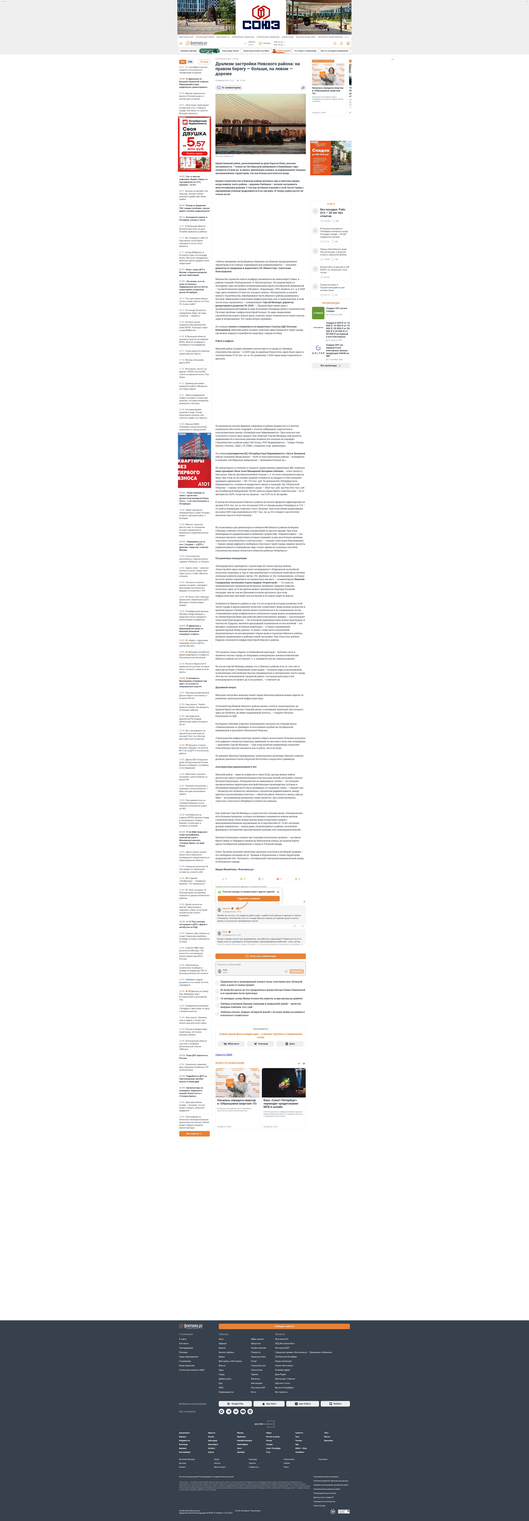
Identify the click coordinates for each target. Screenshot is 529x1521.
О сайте (182, 1339)
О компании (185, 1361)
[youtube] (243, 1411)
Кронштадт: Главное (285, 1379)
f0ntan (225, 932)
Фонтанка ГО (223, 37)
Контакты (184, 1343)
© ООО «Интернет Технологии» (248, 1511)
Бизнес (222, 1348)
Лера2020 (226, 909)
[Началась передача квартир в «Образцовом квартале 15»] (237, 1082)
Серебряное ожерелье (243, 37)
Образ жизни (257, 1339)
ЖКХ (221, 1387)
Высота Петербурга (284, 1387)
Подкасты (256, 1352)
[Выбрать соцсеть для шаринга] (303, 87)
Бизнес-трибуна (226, 1352)
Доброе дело (225, 1379)
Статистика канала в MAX (191, 1370)
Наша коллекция (283, 1361)
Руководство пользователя (324, 1502)
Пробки (265, 43)
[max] (221, 1411)
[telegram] (228, 1411)
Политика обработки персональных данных (331, 1481)
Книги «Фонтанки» (284, 1365)
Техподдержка (186, 1348)
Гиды (221, 1370)
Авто (221, 1339)
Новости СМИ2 (223, 1054)
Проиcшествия (258, 1357)
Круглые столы (282, 1383)
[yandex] (250, 1411)
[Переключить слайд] (350, 74)
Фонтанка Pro (281, 1339)
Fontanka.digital (282, 1370)
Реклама (183, 1352)
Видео (222, 1357)
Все (183, 62)
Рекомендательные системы (325, 1493)
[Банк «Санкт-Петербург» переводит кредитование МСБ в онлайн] (284, 1082)
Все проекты (281, 1392)
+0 (295, 926)
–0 (302, 926)
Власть (222, 1365)
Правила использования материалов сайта (331, 1485)
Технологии (256, 1370)
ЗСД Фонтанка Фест (306, 37)
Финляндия (256, 1383)
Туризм (254, 1374)
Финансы (255, 1379)
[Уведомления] (341, 43)
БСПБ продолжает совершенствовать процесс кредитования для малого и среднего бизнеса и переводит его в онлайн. (283, 1114)
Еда (220, 1383)
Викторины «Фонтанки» (230, 1361)
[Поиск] (335, 43)
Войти (225, 972)
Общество (256, 1343)
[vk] (236, 1411)
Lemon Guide (288, 37)
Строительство (258, 1365)
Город (221, 1374)
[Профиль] (348, 43)
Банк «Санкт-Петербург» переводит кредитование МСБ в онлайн (281, 1104)
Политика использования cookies (327, 1489)
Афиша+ (223, 1343)
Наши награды (319, 1506)
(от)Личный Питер (205, 37)
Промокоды (331, 303)
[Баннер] (209, 51)
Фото (253, 1392)
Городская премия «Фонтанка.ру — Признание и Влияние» (303, 1352)
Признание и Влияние (268, 37)
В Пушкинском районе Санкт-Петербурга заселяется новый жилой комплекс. (234, 1109)
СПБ (190, 62)
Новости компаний (229, 1063)
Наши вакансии (187, 1365)
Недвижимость (226, 1392)
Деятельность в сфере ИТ (324, 1497)
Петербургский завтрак (330, 37)
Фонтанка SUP (186, 37)
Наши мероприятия (188, 1357)
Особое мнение (258, 1348)
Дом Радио (280, 1374)
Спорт (254, 1361)
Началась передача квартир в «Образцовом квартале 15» (237, 1102)
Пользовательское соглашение (326, 1477)
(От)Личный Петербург (286, 1357)
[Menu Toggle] (181, 43)
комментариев (231, 87)
